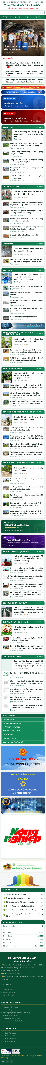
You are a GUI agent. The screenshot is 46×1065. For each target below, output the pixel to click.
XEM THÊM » (39, 127)
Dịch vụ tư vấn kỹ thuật (10, 1007)
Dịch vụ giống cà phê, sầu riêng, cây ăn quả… (17, 1013)
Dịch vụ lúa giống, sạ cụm (11, 1018)
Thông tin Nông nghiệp (12, 723)
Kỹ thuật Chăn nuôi (9, 1036)
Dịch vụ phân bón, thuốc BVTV (13, 1021)
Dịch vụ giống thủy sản (10, 1015)
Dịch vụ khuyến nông (11, 731)
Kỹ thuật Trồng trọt (9, 1033)
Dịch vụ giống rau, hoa (10, 1010)
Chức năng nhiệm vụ (9, 992)
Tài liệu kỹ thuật (10, 738)
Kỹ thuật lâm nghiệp (9, 1038)
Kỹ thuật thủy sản (9, 1041)
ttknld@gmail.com (13, 973)
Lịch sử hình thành (8, 995)
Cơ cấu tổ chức (8, 989)
